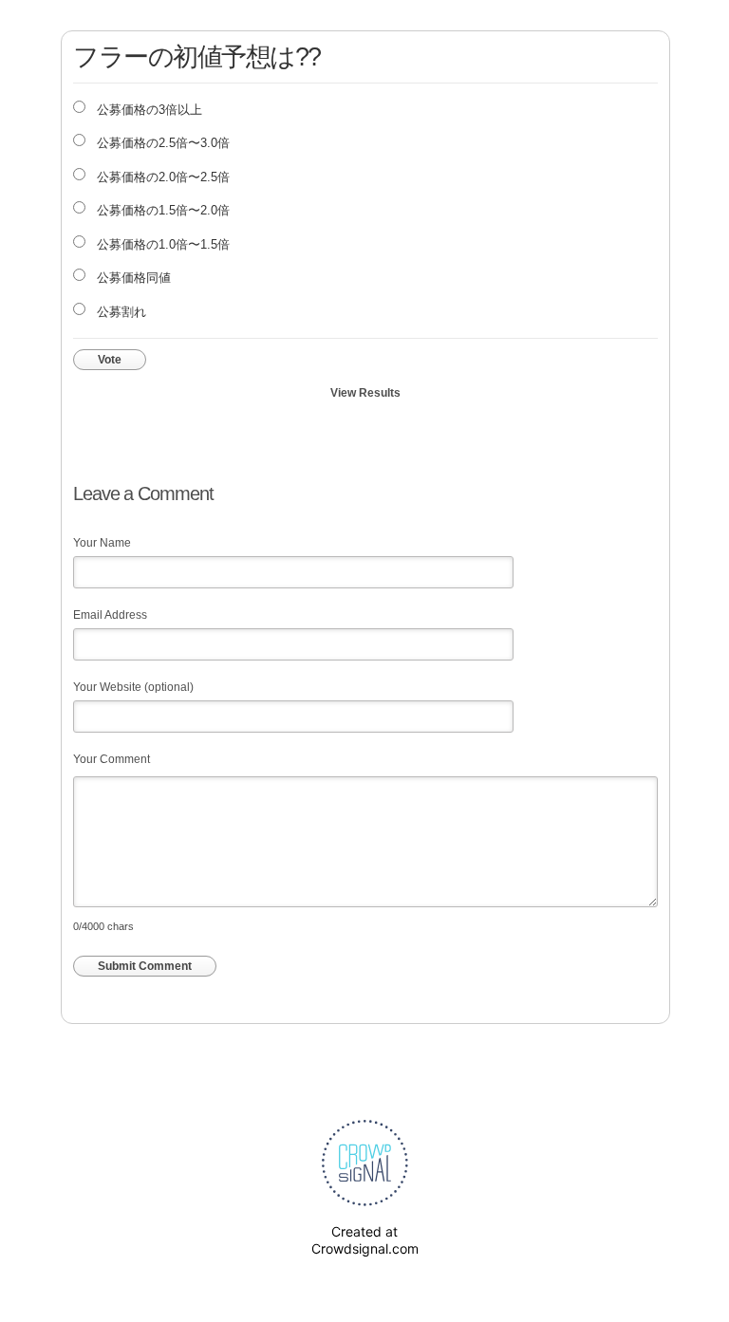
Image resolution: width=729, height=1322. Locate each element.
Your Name (102, 542)
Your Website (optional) (133, 687)
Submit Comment (145, 966)
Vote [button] (110, 359)
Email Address (110, 615)
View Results (365, 393)
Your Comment (111, 759)
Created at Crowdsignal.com (365, 1240)
